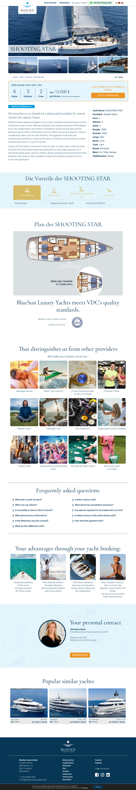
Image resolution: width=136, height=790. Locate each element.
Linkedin (108, 775)
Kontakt (66, 771)
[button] (116, 2)
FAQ (64, 768)
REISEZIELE (65, 3)
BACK (16, 77)
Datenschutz (68, 777)
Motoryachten (68, 760)
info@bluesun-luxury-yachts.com (34, 780)
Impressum (67, 774)
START (22, 77)
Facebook (97, 775)
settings (85, 788)
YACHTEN (29, 77)
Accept (98, 787)
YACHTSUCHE (50, 3)
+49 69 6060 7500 (28, 777)
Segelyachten (68, 763)
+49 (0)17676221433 (102, 3)
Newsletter (67, 780)
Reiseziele (67, 766)
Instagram (102, 775)
